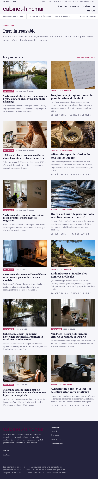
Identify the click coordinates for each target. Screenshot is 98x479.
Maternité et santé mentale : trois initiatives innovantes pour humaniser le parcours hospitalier (24, 392)
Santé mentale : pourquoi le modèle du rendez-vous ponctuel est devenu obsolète (24, 277)
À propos (74, 6)
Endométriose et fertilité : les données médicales (69, 275)
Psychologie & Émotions (40, 16)
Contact (91, 11)
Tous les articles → (85, 57)
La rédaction (88, 6)
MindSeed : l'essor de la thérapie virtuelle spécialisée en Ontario (69, 335)
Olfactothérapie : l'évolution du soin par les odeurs (70, 156)
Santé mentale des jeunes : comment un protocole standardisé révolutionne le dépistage (25, 98)
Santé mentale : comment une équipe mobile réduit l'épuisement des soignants (23, 217)
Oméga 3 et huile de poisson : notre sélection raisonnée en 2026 (73, 215)
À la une (62, 6)
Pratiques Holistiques (13, 16)
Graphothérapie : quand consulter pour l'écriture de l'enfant (72, 96)
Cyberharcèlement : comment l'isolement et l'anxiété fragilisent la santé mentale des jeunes (23, 336)
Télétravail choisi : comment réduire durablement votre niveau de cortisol (24, 157)
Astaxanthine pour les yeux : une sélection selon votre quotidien (71, 390)
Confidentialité (57, 443)
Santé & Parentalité (64, 16)
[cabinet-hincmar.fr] (25, 8)
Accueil (54, 431)
